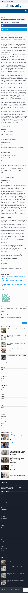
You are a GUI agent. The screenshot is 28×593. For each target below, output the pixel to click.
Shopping (3, 414)
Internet (2, 398)
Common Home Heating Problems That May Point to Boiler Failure (17, 452)
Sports (2, 418)
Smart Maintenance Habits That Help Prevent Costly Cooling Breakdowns (18, 475)
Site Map (14, 590)
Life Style (3, 400)
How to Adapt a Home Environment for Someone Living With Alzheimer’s (18, 445)
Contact (2, 498)
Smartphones (4, 416)
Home (2, 396)
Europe (2, 378)
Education (3, 516)
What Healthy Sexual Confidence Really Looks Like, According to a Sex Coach (18, 437)
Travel (2, 423)
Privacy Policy (23, 589)
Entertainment (4, 374)
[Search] (26, 11)
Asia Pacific (3, 367)
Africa (2, 365)
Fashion (2, 380)
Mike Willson (13, 446)
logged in (9, 317)
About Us (3, 495)
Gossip (2, 391)
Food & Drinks (4, 385)
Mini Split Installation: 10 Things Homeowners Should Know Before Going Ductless (17, 459)
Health (2, 394)
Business (3, 17)
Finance (2, 383)
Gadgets (3, 387)
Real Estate (3, 412)
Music (2, 407)
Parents (2, 409)
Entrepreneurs (4, 376)
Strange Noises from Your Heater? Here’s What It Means (17, 467)
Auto (2, 369)
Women (2, 427)
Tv (1, 425)
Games (2, 389)
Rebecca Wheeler (14, 439)
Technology (3, 421)
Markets (2, 403)
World (2, 429)
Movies (2, 405)
